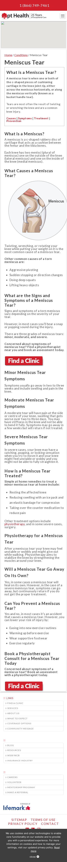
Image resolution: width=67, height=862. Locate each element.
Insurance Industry (20, 760)
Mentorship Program (21, 787)
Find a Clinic (15, 703)
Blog (10, 745)
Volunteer (14, 782)
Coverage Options (19, 723)
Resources (14, 750)
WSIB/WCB (13, 755)
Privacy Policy (23, 824)
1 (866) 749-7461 (34, 5)
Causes (11, 118)
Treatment (41, 118)
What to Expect (17, 718)
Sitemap (19, 820)
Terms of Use (43, 820)
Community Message (20, 728)
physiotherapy (14, 524)
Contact (50, 824)
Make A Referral (17, 792)
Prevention (13, 121)
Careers (12, 777)
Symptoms (25, 118)
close (33, 856)
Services (12, 708)
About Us (13, 713)
